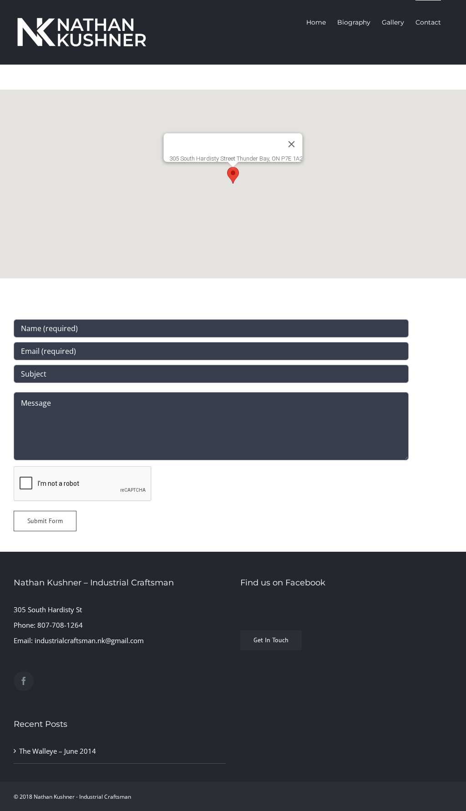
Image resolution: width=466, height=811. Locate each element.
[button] (233, 175)
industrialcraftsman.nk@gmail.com (89, 640)
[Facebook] (24, 681)
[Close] (292, 144)
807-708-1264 (60, 625)
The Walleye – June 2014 (57, 751)
